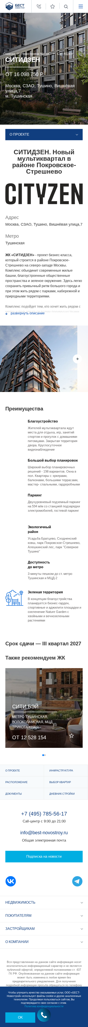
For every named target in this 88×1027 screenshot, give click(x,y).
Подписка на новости (44, 856)
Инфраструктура (61, 770)
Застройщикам (20, 929)
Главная (9, 53)
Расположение (16, 782)
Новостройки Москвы (36, 53)
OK (20, 1017)
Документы (13, 793)
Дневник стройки (62, 793)
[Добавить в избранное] (71, 735)
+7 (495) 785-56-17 (44, 814)
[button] (66, 358)
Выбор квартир (60, 782)
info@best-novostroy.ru (44, 832)
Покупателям (18, 915)
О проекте (12, 770)
